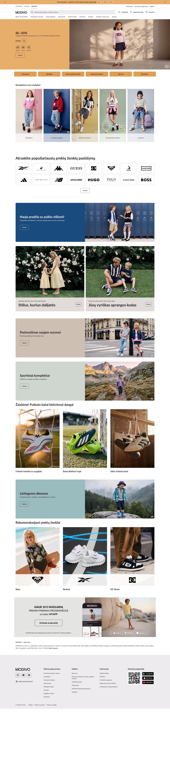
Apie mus (74, 673)
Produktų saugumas (106, 680)
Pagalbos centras (49, 693)
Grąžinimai (47, 676)
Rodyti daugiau (53, 648)
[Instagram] (18, 675)
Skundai (46, 690)
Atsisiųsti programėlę (141, 6)
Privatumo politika (52, 705)
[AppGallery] (148, 682)
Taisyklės (74, 692)
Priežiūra (102, 676)
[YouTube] (23, 675)
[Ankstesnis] (5, 2)
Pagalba (152, 6)
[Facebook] (29, 675)
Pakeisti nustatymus (39, 705)
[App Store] (148, 678)
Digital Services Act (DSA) (108, 683)
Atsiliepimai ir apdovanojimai (109, 686)
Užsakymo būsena (49, 680)
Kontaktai (47, 697)
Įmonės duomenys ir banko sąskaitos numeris (83, 677)
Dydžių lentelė (104, 673)
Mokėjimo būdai (49, 686)
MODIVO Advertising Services (81, 688)
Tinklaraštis (129, 6)
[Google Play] (148, 674)
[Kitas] (165, 2)
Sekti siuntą (47, 683)
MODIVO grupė (77, 682)
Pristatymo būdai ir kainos (52, 673)
